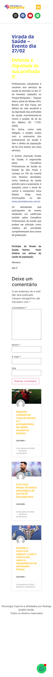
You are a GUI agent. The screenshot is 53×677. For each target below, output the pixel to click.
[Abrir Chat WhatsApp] (41, 668)
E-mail (16, 356)
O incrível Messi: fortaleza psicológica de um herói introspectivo (26, 490)
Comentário (19, 308)
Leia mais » (21, 441)
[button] (38, 7)
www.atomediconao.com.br (26, 201)
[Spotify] (37, 16)
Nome (16, 345)
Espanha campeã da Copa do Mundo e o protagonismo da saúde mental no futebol (26, 422)
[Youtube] (30, 16)
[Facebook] (23, 16)
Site (14, 368)
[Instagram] (15, 16)
